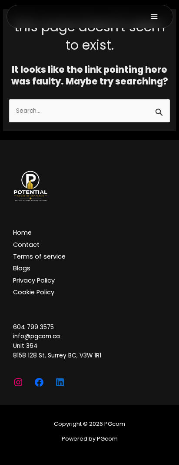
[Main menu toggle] (158, 16)
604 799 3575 (33, 327)
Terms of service (39, 256)
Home (22, 232)
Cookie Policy (33, 292)
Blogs (21, 268)
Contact (26, 244)
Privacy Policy (34, 280)
